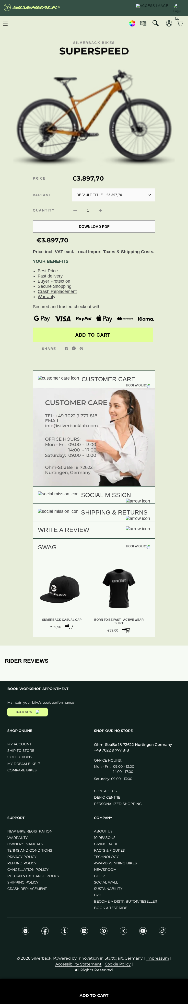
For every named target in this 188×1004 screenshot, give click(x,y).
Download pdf (94, 227)
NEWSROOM (105, 869)
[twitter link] (74, 348)
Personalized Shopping (118, 804)
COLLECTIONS (19, 757)
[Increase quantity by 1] (100, 210)
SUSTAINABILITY (108, 888)
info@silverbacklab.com (71, 425)
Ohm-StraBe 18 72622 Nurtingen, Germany (69, 470)
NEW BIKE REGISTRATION (29, 831)
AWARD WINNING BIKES (115, 863)
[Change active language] (177, 7)
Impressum (157, 958)
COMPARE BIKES (22, 770)
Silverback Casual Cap (62, 619)
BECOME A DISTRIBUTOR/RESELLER (125, 901)
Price (39, 178)
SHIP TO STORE (20, 750)
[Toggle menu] (5, 23)
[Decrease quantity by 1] (75, 210)
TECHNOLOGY (106, 857)
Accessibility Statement (78, 964)
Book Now (24, 712)
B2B (97, 895)
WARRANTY (17, 837)
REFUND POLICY (21, 863)
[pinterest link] (81, 348)
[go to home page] (32, 8)
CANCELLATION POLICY (27, 869)
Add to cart (92, 335)
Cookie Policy (118, 964)
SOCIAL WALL (106, 882)
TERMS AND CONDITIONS (29, 850)
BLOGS (100, 876)
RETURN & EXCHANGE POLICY (33, 876)
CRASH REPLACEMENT (27, 888)
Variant (42, 195)
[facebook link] (66, 348)
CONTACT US (105, 791)
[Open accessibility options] (152, 8)
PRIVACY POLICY (21, 857)
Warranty (46, 296)
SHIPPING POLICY (22, 882)
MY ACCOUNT (19, 744)
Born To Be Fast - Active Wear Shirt (119, 621)
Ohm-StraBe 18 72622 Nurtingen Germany (133, 744)
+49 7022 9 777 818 (76, 416)
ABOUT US (103, 831)
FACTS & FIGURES (109, 850)
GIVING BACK (106, 844)
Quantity (44, 210)
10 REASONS (105, 837)
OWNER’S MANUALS (25, 844)
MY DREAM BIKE (23, 764)
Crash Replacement (57, 291)
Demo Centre (107, 797)
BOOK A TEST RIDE (110, 908)
